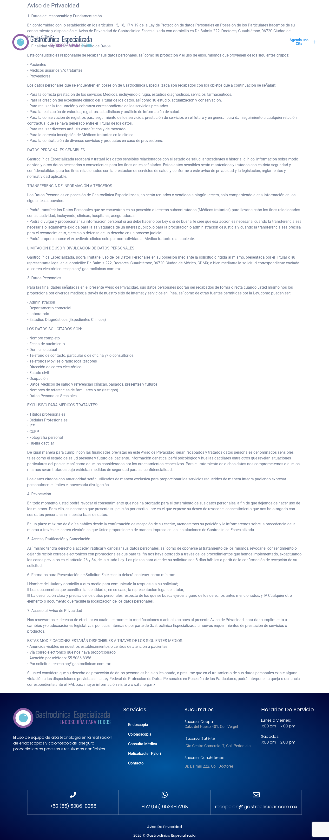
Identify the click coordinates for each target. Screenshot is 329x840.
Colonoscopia (147, 39)
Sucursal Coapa (198, 721)
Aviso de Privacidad (164, 826)
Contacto (114, 44)
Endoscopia (113, 39)
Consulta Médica (187, 39)
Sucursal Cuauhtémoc (204, 757)
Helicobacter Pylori (233, 39)
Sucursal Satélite (200, 738)
